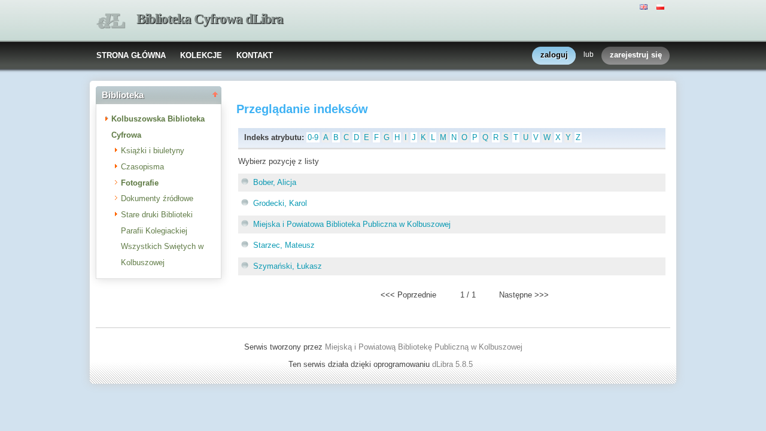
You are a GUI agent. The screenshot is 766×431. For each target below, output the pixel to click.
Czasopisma (142, 166)
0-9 (313, 137)
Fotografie (140, 182)
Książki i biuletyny (152, 150)
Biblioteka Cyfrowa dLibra (209, 18)
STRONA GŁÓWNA (131, 55)
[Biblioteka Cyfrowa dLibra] (111, 21)
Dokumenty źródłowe (157, 198)
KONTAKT (254, 55)
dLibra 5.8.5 (453, 364)
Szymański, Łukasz (287, 266)
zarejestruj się (636, 54)
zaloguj (554, 54)
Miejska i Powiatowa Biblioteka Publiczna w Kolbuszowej (352, 224)
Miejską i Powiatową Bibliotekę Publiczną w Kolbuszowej (423, 346)
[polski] (661, 6)
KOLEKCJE (201, 55)
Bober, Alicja (274, 182)
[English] (645, 6)
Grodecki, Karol (280, 203)
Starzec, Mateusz (284, 245)
